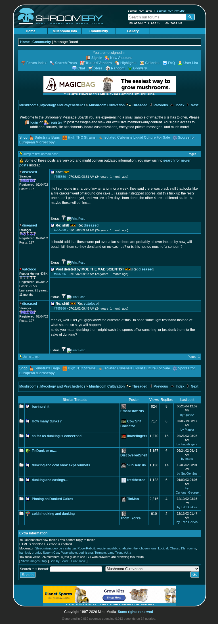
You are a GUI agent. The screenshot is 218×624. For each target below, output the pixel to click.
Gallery (133, 31)
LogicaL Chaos (168, 548)
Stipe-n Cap (51, 552)
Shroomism (43, 548)
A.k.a (127, 552)
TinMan (133, 499)
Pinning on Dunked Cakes (52, 499)
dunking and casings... (50, 480)
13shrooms (188, 548)
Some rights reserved (135, 612)
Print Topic (78, 561)
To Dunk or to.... (44, 451)
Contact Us (173, 23)
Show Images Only (34, 561)
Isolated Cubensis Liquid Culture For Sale (137, 137)
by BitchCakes (187, 507)
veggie (101, 548)
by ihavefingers (187, 444)
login (34, 122)
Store (98, 68)
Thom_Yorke (130, 518)
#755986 (60, 308)
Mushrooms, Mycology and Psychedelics (52, 105)
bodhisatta (86, 552)
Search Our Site (140, 11)
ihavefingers (137, 436)
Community (98, 31)
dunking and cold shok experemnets (61, 465)
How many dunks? (47, 421)
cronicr (36, 552)
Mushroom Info (65, 31)
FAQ (171, 63)
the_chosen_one (144, 548)
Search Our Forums (171, 11)
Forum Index (36, 63)
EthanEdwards (132, 411)
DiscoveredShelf (133, 455)
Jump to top (31, 356)
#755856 (60, 176)
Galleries (152, 63)
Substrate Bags (47, 137)
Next (194, 105)
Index (180, 105)
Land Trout (115, 552)
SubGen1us (136, 465)
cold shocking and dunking (53, 514)
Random (118, 68)
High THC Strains (82, 137)
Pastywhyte (69, 552)
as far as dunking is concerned (56, 436)
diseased (91, 225)
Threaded (139, 105)
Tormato (100, 552)
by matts (187, 458)
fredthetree (136, 480)
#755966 (60, 274)
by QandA (187, 414)
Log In (155, 23)
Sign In (96, 58)
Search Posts (66, 63)
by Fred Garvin (187, 522)
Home (30, 31)
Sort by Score (59, 561)
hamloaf (24, 552)
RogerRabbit (86, 548)
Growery (140, 68)
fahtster (126, 548)
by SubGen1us (187, 473)
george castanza (64, 548)
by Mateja (187, 429)
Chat (81, 68)
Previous (160, 105)
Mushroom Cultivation (107, 105)
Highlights (128, 63)
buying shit (40, 407)
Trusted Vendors (98, 63)
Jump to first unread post (40, 154)
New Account (137, 23)
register (55, 122)
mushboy (113, 548)
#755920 (60, 230)
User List (190, 63)
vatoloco (91, 304)
